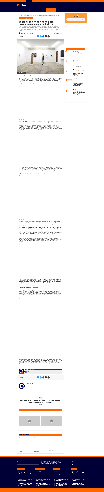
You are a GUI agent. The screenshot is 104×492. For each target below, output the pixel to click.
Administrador (23, 33)
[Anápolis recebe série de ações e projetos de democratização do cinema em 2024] (69, 82)
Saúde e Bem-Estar (78, 10)
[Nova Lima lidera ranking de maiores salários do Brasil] (69, 54)
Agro (29, 10)
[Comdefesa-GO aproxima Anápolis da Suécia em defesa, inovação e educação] (25, 442)
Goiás (28, 17)
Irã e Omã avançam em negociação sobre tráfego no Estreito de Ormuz (40, 448)
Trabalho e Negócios (41, 10)
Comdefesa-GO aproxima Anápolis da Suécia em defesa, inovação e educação (25, 448)
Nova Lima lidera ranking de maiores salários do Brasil (79, 54)
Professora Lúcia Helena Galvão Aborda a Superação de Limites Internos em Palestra (79, 94)
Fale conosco (73, 490)
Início (20, 15)
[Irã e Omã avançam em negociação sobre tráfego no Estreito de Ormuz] (40, 442)
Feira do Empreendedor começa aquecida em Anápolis (78, 73)
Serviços (34, 10)
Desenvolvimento (69, 10)
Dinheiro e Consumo (60, 10)
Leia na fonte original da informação (33, 372)
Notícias (25, 10)
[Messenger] (43, 36)
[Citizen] (22, 5)
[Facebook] (38, 36)
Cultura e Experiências (51, 10)
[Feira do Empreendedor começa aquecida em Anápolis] (69, 73)
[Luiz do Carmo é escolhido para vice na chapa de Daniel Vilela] (55, 442)
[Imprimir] (49, 36)
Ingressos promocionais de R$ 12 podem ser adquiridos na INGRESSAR (79, 64)
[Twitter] (41, 36)
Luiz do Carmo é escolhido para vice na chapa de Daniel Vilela (55, 448)
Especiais (19, 10)
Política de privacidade (82, 490)
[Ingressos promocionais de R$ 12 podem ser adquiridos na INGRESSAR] (69, 63)
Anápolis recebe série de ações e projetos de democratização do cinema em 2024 (79, 83)
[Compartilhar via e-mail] (46, 36)
